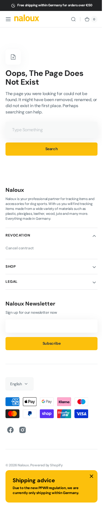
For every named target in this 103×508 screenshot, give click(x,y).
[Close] (91, 476)
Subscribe (49, 343)
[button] (8, 19)
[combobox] (49, 130)
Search (49, 148)
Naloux (23, 465)
